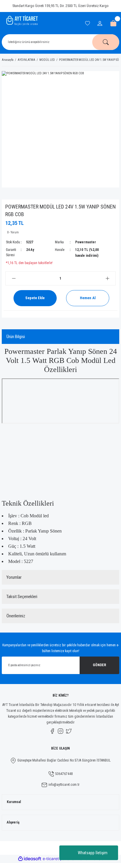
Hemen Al (87, 298)
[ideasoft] (29, 859)
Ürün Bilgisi (15, 336)
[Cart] (113, 23)
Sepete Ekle (35, 298)
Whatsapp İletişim (92, 852)
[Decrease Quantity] (14, 278)
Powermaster (85, 242)
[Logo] (21, 20)
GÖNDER (99, 665)
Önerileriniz (15, 616)
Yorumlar (13, 577)
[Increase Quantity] (107, 278)
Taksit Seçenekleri (21, 596)
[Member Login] (100, 23)
